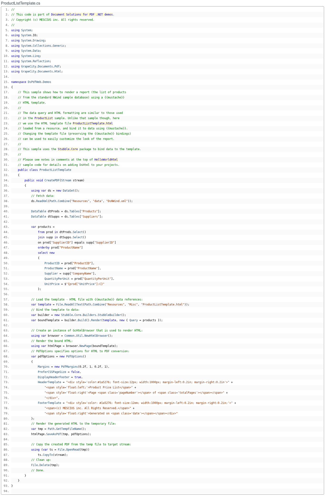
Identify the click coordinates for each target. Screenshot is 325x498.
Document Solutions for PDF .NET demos (82, 14)
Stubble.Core (68, 149)
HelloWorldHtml (106, 159)
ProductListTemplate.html (93, 123)
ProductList (43, 118)
